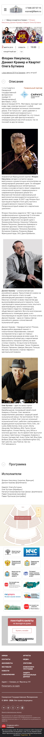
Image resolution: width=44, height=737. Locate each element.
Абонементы (7, 663)
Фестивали (6, 667)
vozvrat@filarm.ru (33, 11)
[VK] (4, 708)
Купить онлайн (22, 630)
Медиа (26, 659)
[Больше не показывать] (30, 735)
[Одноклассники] (13, 708)
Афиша (5, 655)
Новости (5, 671)
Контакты (6, 659)
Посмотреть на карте (11, 686)
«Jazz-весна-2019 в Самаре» (13, 73)
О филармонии (8, 674)
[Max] (8, 708)
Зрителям (27, 663)
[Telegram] (18, 708)
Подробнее (24, 735)
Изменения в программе (28, 668)
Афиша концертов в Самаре (16, 20)
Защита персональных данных (29, 675)
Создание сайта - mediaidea (13, 726)
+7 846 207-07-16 (33, 8)
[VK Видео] (22, 708)
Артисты (27, 655)
